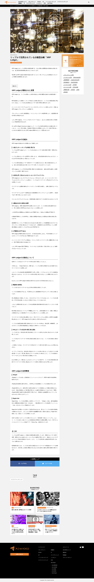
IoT (43, 1)
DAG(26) (66, 92)
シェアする (24, 463)
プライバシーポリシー (67, 557)
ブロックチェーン (32, 1)
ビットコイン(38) (67, 87)
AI (24, 3)
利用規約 (64, 555)
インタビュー (39, 3)
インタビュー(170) (68, 77)
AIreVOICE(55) (74, 82)
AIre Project (49, 3)
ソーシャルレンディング (51, 1)
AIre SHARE (54, 567)
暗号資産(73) (66, 82)
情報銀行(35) (66, 89)
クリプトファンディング (63, 1)
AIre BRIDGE (54, 565)
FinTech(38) (75, 87)
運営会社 (64, 552)
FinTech (39, 1)
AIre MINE (54, 569)
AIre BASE (54, 571)
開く (16, 86)
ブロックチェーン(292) (69, 74)
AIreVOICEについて (22, 1)
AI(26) (78, 89)
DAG (45, 3)
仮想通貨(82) (66, 79)
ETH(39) (75, 84)
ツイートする (48, 463)
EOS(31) (73, 89)
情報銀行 (20, 3)
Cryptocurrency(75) (75, 79)
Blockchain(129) (77, 77)
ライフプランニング (30, 3)
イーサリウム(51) (67, 84)
